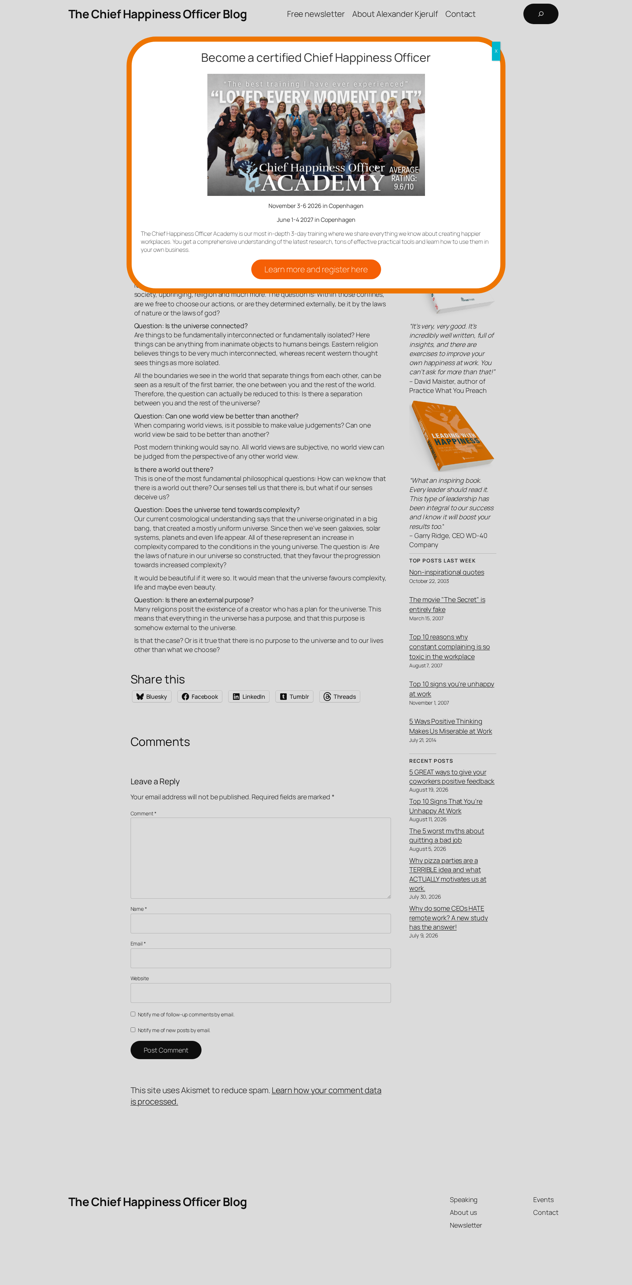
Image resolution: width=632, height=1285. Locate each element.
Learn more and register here (316, 269)
